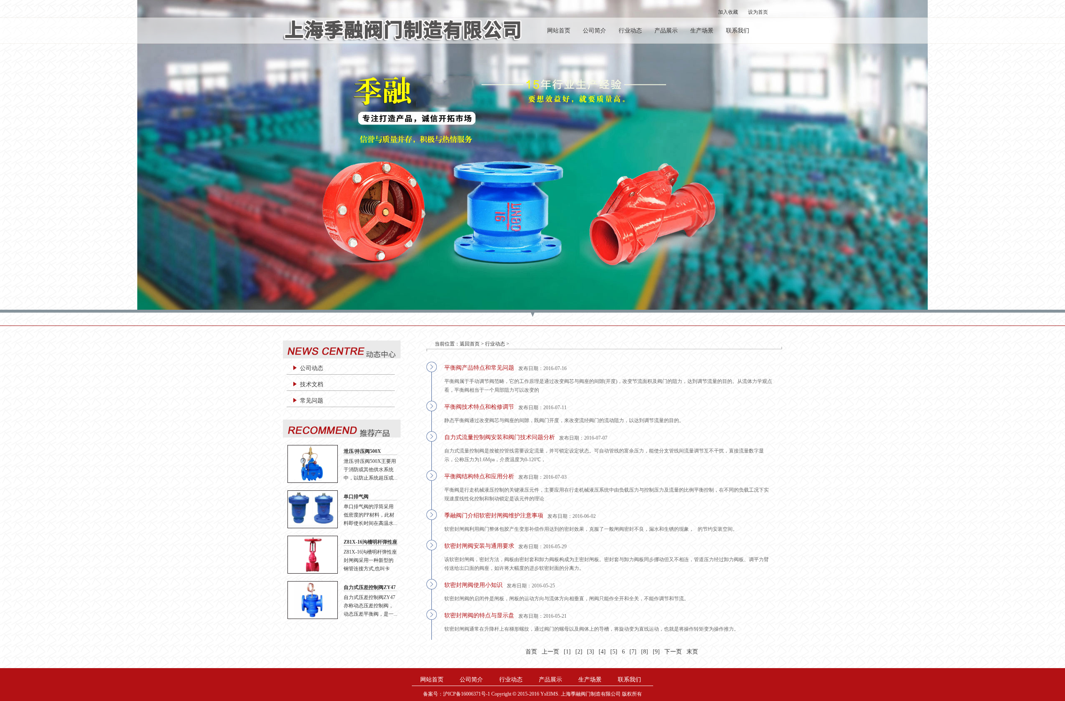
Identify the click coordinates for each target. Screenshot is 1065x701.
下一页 (673, 652)
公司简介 (594, 30)
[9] (656, 652)
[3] (590, 652)
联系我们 (737, 30)
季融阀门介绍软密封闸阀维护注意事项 (493, 515)
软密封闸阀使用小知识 (473, 585)
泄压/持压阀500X (362, 451)
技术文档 (311, 384)
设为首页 (758, 12)
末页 (692, 652)
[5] (613, 652)
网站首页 (558, 30)
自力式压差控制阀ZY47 (370, 587)
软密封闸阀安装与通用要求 (479, 546)
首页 (531, 652)
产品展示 (666, 30)
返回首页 (470, 344)
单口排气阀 (356, 497)
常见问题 (311, 401)
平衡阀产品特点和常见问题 (479, 368)
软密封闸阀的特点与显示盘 (479, 615)
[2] (578, 652)
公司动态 (311, 368)
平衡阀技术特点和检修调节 (479, 407)
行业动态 (630, 30)
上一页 (550, 652)
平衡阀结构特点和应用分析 (479, 476)
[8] (644, 652)
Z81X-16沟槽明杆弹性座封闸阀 (370, 542)
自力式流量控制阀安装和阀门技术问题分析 (499, 437)
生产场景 (701, 30)
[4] (602, 652)
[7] (633, 652)
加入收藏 (728, 12)
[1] (567, 652)
